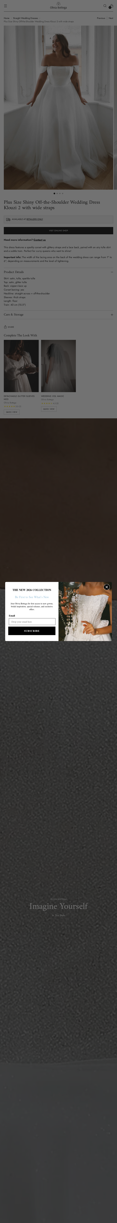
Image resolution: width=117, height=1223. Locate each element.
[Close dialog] (106, 587)
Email (12, 615)
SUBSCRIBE (32, 631)
